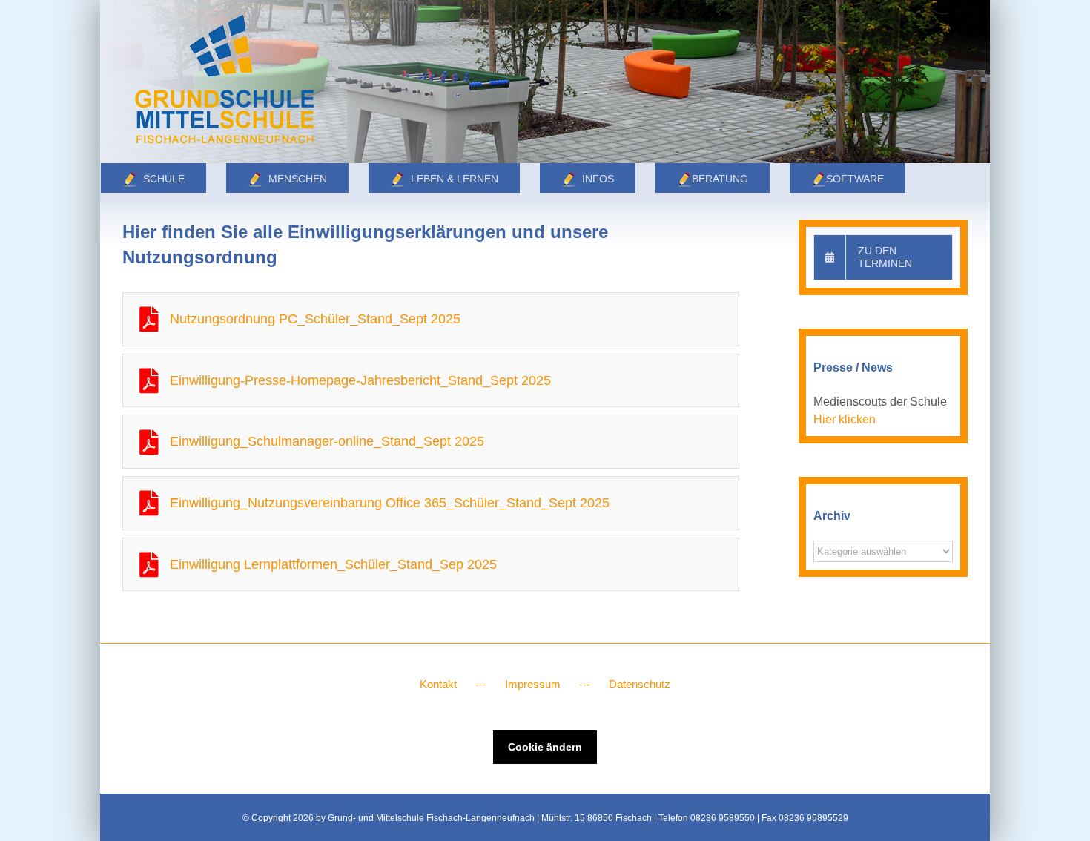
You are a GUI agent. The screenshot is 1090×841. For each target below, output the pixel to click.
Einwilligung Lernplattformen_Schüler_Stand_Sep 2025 (333, 564)
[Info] (545, 81)
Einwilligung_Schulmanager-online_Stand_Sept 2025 (327, 441)
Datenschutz (639, 684)
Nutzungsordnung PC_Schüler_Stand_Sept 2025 (315, 318)
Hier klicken (844, 419)
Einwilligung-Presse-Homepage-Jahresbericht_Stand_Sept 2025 (360, 380)
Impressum (533, 684)
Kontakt (438, 684)
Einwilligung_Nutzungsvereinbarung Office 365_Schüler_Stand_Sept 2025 (390, 502)
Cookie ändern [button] (545, 747)
